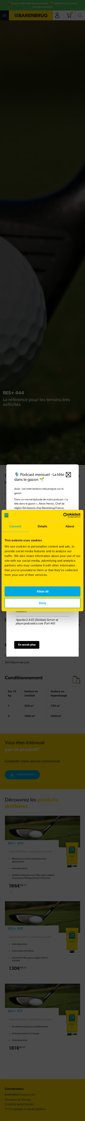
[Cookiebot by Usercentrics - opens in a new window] (63, 515)
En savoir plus (27, 644)
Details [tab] (42, 526)
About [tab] (69, 526)
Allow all (42, 591)
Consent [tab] (15, 526)
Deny (42, 603)
